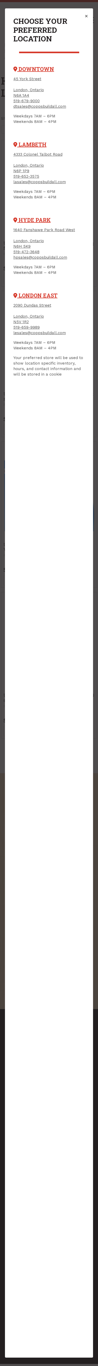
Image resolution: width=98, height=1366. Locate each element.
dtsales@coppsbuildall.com (39, 106)
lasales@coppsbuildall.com (39, 182)
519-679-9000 (26, 101)
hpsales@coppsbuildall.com (40, 257)
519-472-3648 (26, 252)
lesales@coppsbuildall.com (39, 332)
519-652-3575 (26, 176)
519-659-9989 (26, 327)
